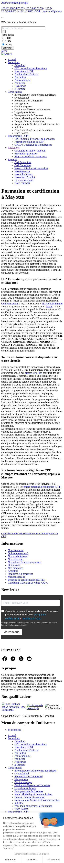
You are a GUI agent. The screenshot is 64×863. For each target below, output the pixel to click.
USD (8, 41)
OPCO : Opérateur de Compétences (33, 144)
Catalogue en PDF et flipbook (29, 150)
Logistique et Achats (25, 788)
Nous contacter (22, 183)
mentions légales (31, 618)
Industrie (18, 803)
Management (21, 779)
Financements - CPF (18, 135)
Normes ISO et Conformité (28, 776)
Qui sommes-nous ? (18, 553)
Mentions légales (16, 576)
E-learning (19, 88)
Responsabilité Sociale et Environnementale (37, 800)
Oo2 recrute (14, 565)
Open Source (21, 808)
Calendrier (19, 65)
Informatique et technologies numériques (35, 770)
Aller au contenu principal (14, 2)
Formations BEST (23, 71)
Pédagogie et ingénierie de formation (33, 805)
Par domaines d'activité (26, 74)
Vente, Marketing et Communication (33, 794)
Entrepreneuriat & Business (28, 791)
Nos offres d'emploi (24, 177)
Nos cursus (20, 85)
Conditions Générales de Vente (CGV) (28, 582)
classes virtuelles (33, 372)
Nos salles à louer (23, 174)
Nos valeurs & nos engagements (24, 562)
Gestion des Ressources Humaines (32, 785)
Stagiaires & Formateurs (20, 573)
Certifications (15, 91)
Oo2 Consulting (22, 165)
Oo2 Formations (22, 162)
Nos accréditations (17, 556)
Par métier (19, 83)
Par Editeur (20, 77)
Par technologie (22, 80)
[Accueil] (6, 53)
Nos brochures (15, 568)
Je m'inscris (11, 632)
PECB (49, 306)
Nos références (22, 171)
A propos (12, 159)
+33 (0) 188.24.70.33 (12, 8)
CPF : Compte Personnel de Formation (34, 138)
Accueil (12, 59)
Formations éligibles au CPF (29, 141)
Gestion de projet (23, 782)
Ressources (14, 147)
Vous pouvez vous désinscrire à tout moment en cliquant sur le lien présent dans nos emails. (29, 624)
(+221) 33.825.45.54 (29, 11)
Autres (52, 11)
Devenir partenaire (24, 180)
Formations (14, 62)
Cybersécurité (21, 773)
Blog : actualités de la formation (30, 156)
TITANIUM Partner (52, 303)
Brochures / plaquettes (25, 153)
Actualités (13, 571)
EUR (8, 38)
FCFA (8, 44)
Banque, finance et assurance (29, 797)
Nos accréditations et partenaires (31, 168)
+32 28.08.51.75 (34, 8)
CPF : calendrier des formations (30, 68)
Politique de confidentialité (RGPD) (26, 579)
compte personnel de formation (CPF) (41, 486)
